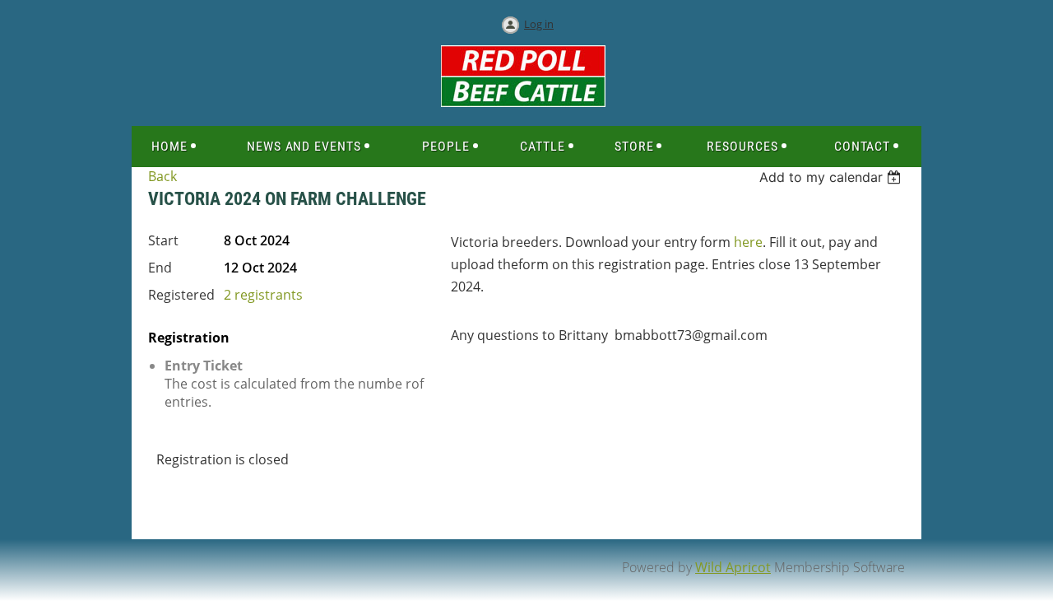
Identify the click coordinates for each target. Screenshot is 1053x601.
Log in (539, 23)
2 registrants (263, 295)
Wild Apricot (733, 567)
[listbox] (832, 177)
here (748, 242)
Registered (181, 295)
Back (162, 176)
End (160, 268)
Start (163, 240)
